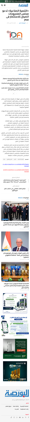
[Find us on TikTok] (11, 417)
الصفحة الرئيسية (24, 406)
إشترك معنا (16, 406)
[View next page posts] (13, 93)
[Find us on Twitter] (25, 417)
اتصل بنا (17, 409)
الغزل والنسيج (9, 159)
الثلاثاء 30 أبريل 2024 (11, 23)
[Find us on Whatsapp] (17, 417)
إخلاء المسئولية (24, 409)
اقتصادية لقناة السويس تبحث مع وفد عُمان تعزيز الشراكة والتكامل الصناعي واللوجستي (15, 89)
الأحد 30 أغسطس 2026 (24, 229)
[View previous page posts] (16, 93)
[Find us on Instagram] (14, 417)
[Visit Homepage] (23, 5)
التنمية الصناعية (21, 159)
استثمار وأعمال (5, 219)
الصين (15, 159)
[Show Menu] (4, 5)
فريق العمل (8, 406)
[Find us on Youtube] (20, 417)
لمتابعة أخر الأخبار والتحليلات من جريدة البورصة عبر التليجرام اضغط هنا (16, 171)
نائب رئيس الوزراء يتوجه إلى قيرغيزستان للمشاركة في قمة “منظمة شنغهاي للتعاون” (15, 84)
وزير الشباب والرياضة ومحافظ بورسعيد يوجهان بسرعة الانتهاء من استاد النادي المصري (15, 79)
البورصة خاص (22, 23)
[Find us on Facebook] (28, 417)
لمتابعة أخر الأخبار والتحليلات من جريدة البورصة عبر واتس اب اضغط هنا (16, 165)
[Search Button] (2, 5)
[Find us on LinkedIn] (22, 417)
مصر (4, 159)
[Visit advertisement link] (15, 1)
